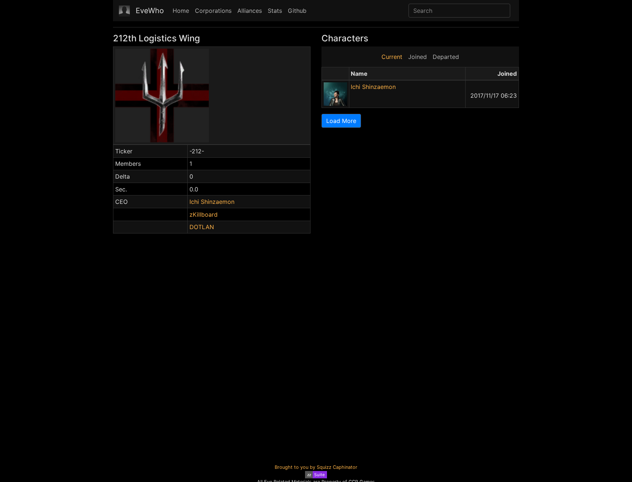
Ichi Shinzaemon (211, 201)
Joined (417, 56)
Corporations (213, 10)
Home (181, 10)
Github (297, 10)
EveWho (150, 10)
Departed (446, 56)
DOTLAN (201, 227)
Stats (275, 10)
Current (391, 56)
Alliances (249, 10)
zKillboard (203, 214)
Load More (341, 120)
